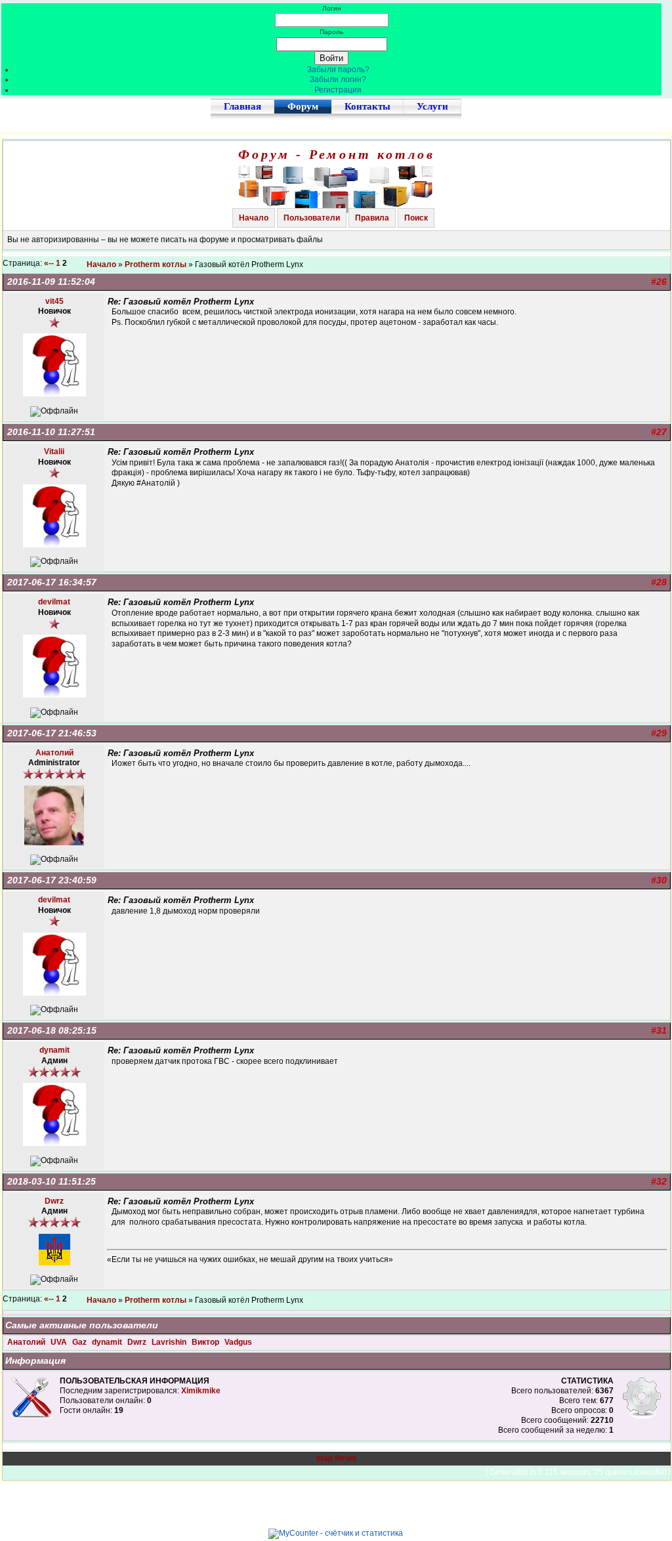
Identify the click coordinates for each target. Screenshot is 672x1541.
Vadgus (238, 1342)
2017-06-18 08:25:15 (51, 1030)
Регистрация (338, 90)
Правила (372, 217)
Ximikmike (200, 1390)
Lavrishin (170, 1342)
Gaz (80, 1342)
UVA (60, 1342)
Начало (253, 217)
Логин (331, 8)
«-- (49, 263)
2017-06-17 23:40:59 (51, 880)
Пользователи (312, 217)
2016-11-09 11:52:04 (51, 281)
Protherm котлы (155, 264)
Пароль (331, 31)
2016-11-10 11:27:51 (51, 432)
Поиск (416, 217)
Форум (302, 106)
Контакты (367, 106)
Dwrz (137, 1342)
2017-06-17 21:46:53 (51, 733)
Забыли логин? (338, 79)
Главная (242, 106)
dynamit (108, 1342)
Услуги (432, 106)
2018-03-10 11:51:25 (51, 1181)
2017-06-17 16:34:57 (51, 582)
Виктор (206, 1342)
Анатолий (27, 1342)
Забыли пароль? (338, 69)
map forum (336, 1458)
